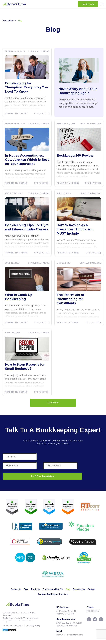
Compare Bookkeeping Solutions (53, 594)
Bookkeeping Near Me (53, 589)
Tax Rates (35, 589)
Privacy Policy (33, 625)
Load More (53, 402)
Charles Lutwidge (38, 51)
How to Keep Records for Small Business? (25, 366)
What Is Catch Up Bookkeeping (18, 297)
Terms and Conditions (13, 625)
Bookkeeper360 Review (75, 155)
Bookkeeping (79, 589)
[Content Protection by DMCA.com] (21, 630)
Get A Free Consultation (42, 476)
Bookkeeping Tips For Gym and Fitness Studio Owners (26, 227)
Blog (68, 589)
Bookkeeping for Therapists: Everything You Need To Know (26, 87)
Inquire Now (88, 4)
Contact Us (16, 589)
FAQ (26, 589)
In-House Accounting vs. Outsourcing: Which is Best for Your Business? (27, 160)
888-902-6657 (93, 611)
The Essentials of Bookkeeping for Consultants (70, 299)
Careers (91, 589)
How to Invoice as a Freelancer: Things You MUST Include (75, 229)
